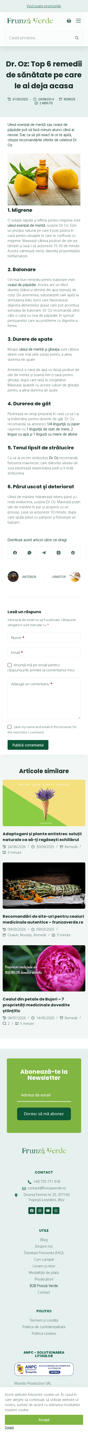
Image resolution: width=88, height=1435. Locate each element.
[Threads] (58, 552)
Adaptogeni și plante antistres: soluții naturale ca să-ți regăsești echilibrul (42, 836)
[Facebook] (15, 552)
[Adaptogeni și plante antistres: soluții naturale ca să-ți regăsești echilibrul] (44, 803)
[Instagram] (39, 1210)
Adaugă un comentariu (32, 683)
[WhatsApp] (29, 552)
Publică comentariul (28, 745)
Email (17, 652)
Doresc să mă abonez (44, 1113)
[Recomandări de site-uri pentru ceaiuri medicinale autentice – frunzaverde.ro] (44, 885)
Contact (44, 1172)
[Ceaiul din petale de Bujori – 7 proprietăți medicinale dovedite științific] (44, 968)
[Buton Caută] (77, 38)
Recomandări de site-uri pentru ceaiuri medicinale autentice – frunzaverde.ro (43, 919)
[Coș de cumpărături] (69, 21)
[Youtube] (47, 1210)
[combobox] (38, 38)
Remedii (69, 99)
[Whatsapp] (56, 1210)
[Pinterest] (73, 552)
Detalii (9, 1427)
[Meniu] (78, 20)
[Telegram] (44, 552)
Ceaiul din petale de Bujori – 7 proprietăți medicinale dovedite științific (36, 1005)
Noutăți (26, 935)
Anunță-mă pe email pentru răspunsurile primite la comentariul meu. (41, 667)
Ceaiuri (13, 935)
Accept (44, 1419)
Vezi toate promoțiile (44, 5)
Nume (17, 637)
